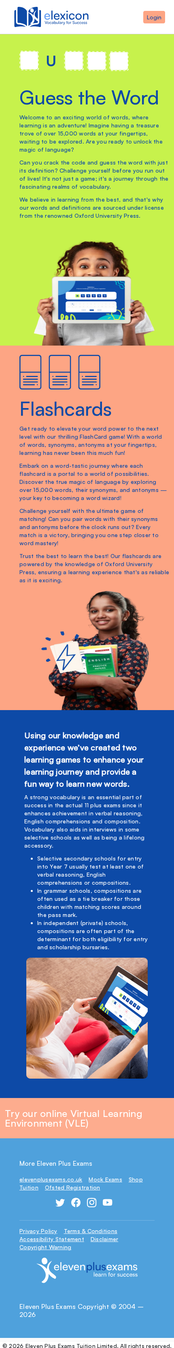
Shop (136, 1179)
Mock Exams (105, 1179)
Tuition (28, 1187)
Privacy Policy (38, 1230)
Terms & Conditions (91, 1230)
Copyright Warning (45, 1247)
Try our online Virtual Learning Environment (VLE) (73, 1118)
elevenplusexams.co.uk (50, 1179)
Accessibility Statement (51, 1238)
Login (154, 17)
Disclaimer (105, 1238)
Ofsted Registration (72, 1187)
